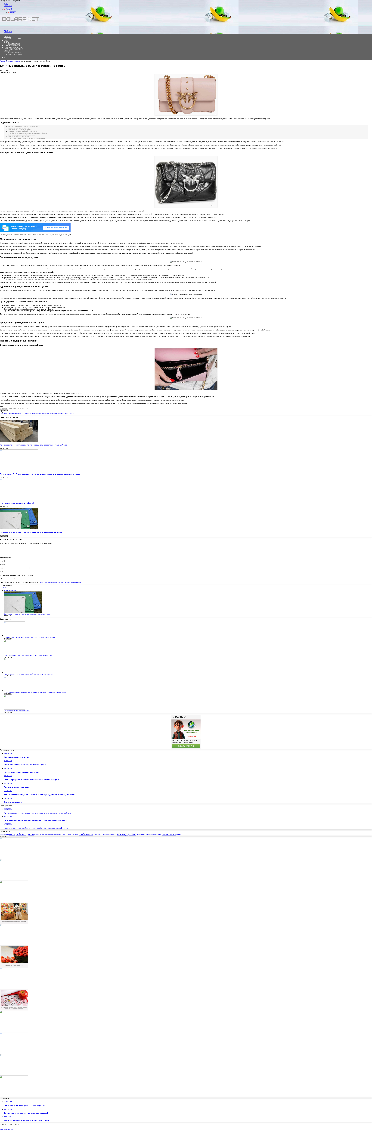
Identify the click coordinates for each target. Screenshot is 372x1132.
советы (172, 834)
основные (74, 834)
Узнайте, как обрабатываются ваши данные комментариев (60, 582)
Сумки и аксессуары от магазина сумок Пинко (28, 138)
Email (2, 564)
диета (30, 834)
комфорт (52, 834)
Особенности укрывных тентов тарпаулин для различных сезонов (31, 532)
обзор (68, 834)
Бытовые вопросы (14, 52)
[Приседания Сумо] (14, 880)
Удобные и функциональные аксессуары (22, 131)
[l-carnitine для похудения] (14, 1053)
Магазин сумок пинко (7, 211)
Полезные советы (12, 45)
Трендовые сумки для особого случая (21, 135)
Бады (6, 40)
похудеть (113, 834)
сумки (26, 408)
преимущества (126, 834)
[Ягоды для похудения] (14, 966)
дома (41, 834)
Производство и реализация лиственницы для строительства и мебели (33, 445)
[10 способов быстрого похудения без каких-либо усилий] (14, 1010)
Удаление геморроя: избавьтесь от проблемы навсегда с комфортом (28, 674)
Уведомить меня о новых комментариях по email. (20, 572)
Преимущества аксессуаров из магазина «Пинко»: (30, 133)
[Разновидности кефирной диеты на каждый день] (14, 945)
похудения (105, 834)
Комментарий (5, 558)
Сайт (2, 568)
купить (2, 408)
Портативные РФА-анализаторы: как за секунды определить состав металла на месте (40, 474)
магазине (8, 408)
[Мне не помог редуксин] (14, 1096)
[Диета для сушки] (14, 858)
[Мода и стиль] (14, 1075)
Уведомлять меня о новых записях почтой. (17, 575)
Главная (3, 61)
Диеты (6, 42)
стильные (20, 408)
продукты (150, 834)
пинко (14, 408)
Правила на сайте (14, 38)
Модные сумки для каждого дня (19, 128)
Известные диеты (14, 44)
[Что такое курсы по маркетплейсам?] (19, 499)
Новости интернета (15, 54)
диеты (36, 834)
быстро (2, 834)
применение (142, 834)
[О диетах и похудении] (20, 27)
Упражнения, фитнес (13, 49)
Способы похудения (13, 47)
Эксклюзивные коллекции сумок (19, 130)
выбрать (21, 834)
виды (6, 834)
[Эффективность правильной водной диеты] (14, 1031)
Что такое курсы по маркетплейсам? (17, 503)
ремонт (165, 834)
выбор (12, 834)
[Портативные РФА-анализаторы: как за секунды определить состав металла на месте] (19, 470)
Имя (2, 561)
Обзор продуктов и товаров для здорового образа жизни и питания (28, 655)
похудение (97, 834)
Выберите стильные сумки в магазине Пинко (24, 126)
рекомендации (157, 834)
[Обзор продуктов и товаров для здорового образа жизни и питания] (14, 654)
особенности (86, 834)
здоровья (46, 834)
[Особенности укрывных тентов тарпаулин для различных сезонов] (19, 528)
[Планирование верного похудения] (14, 901)
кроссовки (58, 834)
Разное (7, 51)
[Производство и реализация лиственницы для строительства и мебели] (19, 441)
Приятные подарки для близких (19, 136)
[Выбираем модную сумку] (14, 988)
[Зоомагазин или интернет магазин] (14, 923)
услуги (179, 834)
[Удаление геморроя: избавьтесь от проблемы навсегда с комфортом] (14, 672)
